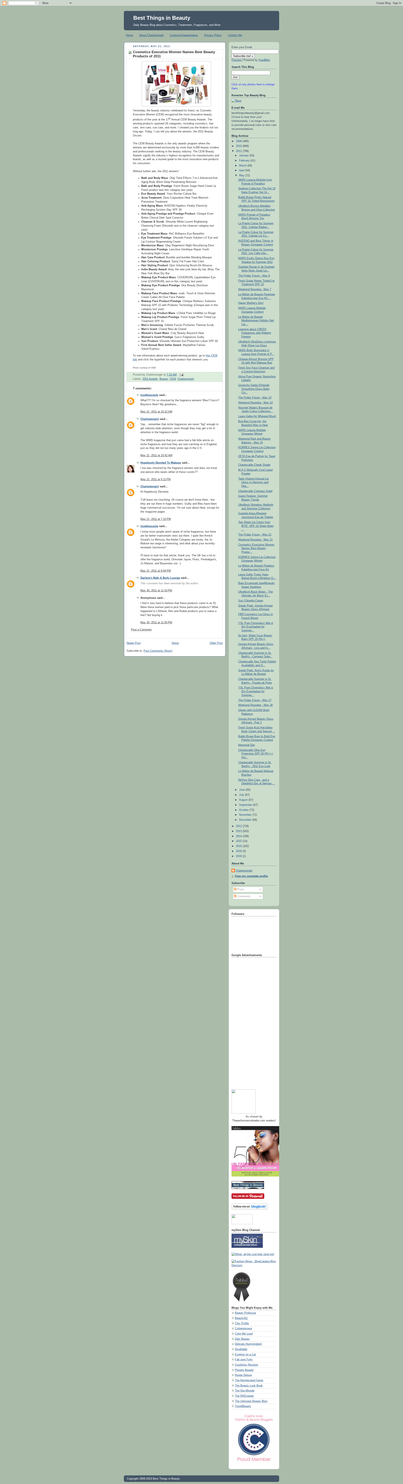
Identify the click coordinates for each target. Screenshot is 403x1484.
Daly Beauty (242, 1339)
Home (129, 35)
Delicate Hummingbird (248, 1344)
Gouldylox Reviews (246, 1364)
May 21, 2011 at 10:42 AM (156, 455)
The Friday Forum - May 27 (254, 700)
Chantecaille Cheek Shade (254, 464)
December (245, 819)
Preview (236, 60)
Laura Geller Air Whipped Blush (257, 416)
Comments (243, 896)
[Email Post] (181, 374)
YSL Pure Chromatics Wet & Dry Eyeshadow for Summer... (255, 627)
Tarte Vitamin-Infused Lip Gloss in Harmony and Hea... (253, 482)
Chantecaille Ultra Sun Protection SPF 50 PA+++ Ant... (255, 754)
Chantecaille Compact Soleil (255, 491)
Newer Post (134, 643)
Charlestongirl (185, 378)
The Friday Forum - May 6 (254, 275)
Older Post (216, 643)
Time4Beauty (243, 1406)
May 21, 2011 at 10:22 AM (156, 411)
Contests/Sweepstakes (184, 35)
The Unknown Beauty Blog (251, 1401)
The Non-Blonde (244, 1390)
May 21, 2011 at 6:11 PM (155, 479)
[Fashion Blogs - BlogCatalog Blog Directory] (254, 1265)
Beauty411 (241, 1318)
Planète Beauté (244, 1370)
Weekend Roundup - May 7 (254, 289)
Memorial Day (246, 745)
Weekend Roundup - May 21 (255, 539)
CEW (173, 378)
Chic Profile (242, 1323)
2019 (239, 856)
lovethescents (149, 395)
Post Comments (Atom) (158, 650)
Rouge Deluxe (243, 1375)
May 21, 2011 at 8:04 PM (155, 570)
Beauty (164, 378)
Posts (240, 889)
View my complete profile (251, 876)
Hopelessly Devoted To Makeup (160, 462)
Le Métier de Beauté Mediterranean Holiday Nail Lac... (256, 320)
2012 (239, 826)
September (246, 804)
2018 (239, 851)
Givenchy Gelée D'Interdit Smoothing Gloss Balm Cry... (254, 389)
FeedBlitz (264, 60)
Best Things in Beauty (161, 18)
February (245, 160)
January (244, 155)
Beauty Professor (245, 1312)
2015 (239, 841)
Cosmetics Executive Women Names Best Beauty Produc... (256, 548)
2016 (239, 846)
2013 (239, 831)
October (244, 810)
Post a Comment (141, 629)
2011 (239, 151)
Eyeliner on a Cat (245, 1354)
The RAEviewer (244, 1395)
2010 (239, 146)
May (242, 175)
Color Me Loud (244, 1333)
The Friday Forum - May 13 (254, 397)
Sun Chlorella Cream (250, 600)
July (242, 794)
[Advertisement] (248, 1022)
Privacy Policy (213, 35)
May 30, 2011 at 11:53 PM (156, 590)
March (243, 165)
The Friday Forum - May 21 (254, 534)
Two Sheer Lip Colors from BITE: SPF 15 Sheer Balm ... (256, 526)
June (242, 789)
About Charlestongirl (151, 35)
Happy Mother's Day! (251, 303)
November (245, 814)
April (242, 170)
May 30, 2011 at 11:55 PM (156, 622)
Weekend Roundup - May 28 (255, 705)
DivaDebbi (241, 1349)
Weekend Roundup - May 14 (255, 402)
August (244, 799)
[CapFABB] (254, 1462)
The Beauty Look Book (249, 1385)
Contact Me (235, 35)
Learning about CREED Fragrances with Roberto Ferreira (254, 333)
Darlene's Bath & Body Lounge (160, 577)
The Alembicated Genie (249, 1380)
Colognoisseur (243, 1328)
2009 (239, 141)
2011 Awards (150, 378)
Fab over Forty (244, 1359)
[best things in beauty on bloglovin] (250, 1208)
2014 (239, 836)
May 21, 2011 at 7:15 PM (155, 519)
